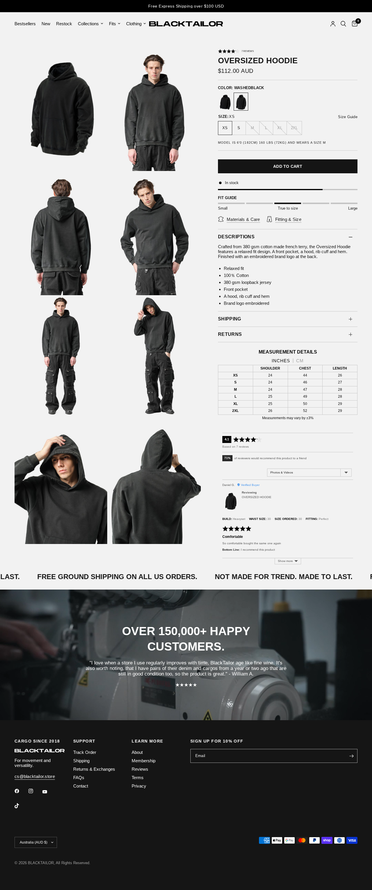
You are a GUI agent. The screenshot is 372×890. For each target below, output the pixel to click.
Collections (88, 23)
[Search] (343, 23)
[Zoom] (95, 59)
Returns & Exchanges (94, 769)
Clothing (134, 23)
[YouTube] (48, 791)
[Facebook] (21, 791)
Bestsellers (25, 23)
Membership (143, 760)
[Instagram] (34, 791)
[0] (353, 23)
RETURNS (230, 334)
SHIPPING (229, 318)
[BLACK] (225, 102)
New (46, 23)
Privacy (139, 785)
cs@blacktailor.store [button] (35, 776)
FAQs (78, 777)
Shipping (81, 760)
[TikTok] (21, 805)
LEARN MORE (147, 741)
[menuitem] (27, 23)
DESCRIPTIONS (236, 236)
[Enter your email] (351, 756)
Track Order (84, 752)
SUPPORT (84, 741)
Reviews (140, 769)
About (137, 752)
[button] (236, 51)
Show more (285, 561)
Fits (112, 23)
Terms (138, 777)
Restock (64, 23)
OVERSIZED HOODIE (256, 497)
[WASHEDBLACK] (241, 102)
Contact (80, 785)
